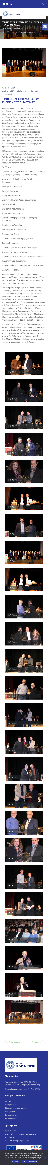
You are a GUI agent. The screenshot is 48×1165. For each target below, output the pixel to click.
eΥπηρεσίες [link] (10, 1111)
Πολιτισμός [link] (34, 91)
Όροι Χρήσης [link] (10, 1131)
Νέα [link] (9, 28)
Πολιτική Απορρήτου (29, 1161)
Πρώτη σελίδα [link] (17, 28)
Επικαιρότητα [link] (11, 1115)
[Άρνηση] (45, 1157)
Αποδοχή (15, 1161)
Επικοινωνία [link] (10, 1119)
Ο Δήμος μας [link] (10, 1104)
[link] (45, 27)
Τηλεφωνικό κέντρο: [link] (21, 1082)
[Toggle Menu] (43, 15)
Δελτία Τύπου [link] (22, 91)
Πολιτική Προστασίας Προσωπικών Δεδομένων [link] (21, 1135)
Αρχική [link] (4, 28)
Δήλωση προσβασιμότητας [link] (17, 1141)
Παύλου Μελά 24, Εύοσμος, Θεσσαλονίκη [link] (22, 1085)
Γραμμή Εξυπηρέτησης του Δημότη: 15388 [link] (22, 1089)
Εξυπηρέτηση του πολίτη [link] (16, 1108)
